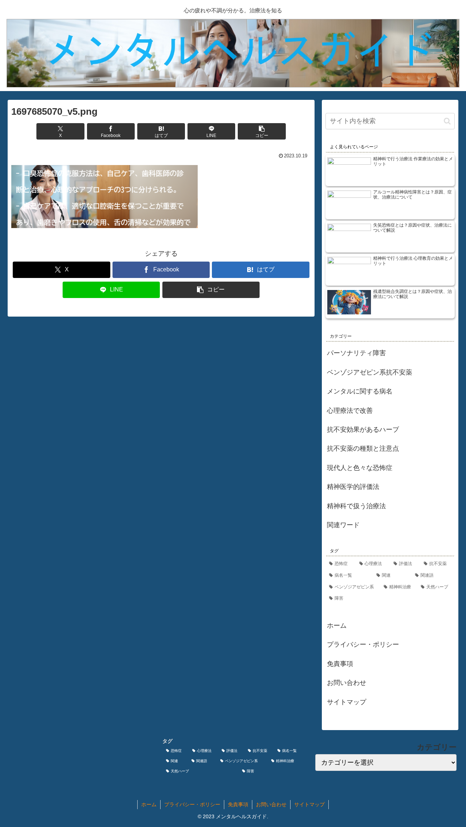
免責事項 (340, 663)
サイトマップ (346, 702)
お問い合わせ (346, 682)
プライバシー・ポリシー (363, 644)
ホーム (337, 625)
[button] (262, 131)
